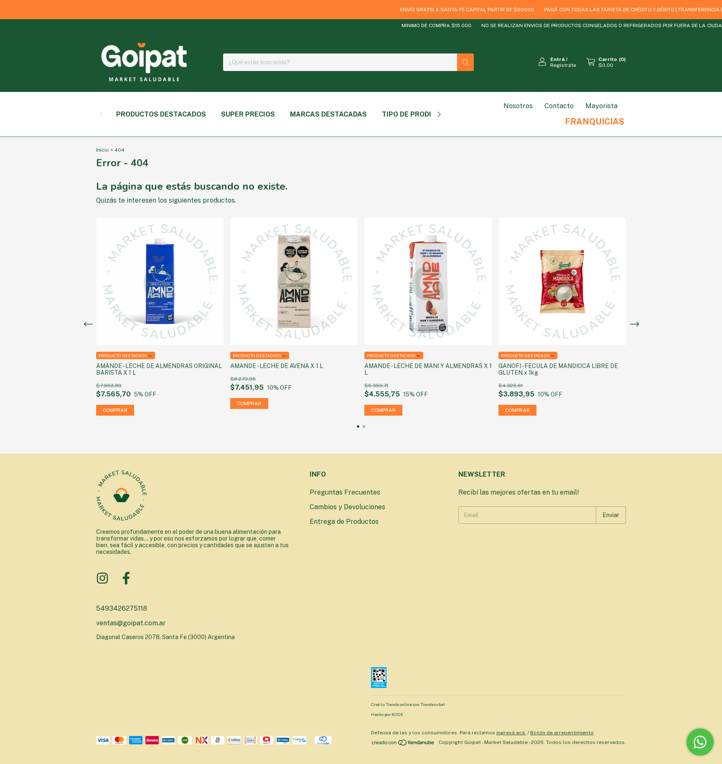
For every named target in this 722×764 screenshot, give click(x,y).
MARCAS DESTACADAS (328, 114)
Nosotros (518, 106)
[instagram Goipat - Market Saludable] (102, 578)
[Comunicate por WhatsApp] (700, 742)
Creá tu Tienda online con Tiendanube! (408, 704)
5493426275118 (121, 608)
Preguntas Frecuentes (345, 492)
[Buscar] (465, 62)
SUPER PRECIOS (248, 114)
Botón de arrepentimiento (562, 733)
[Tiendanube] (403, 744)
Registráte (563, 65)
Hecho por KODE (387, 714)
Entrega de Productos (344, 521)
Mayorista (601, 106)
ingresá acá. (511, 733)
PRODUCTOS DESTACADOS (161, 114)
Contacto (559, 106)
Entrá (557, 59)
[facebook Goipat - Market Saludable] (126, 578)
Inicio (102, 150)
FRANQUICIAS (594, 122)
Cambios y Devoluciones (347, 507)
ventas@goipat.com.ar (131, 623)
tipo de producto (415, 114)
